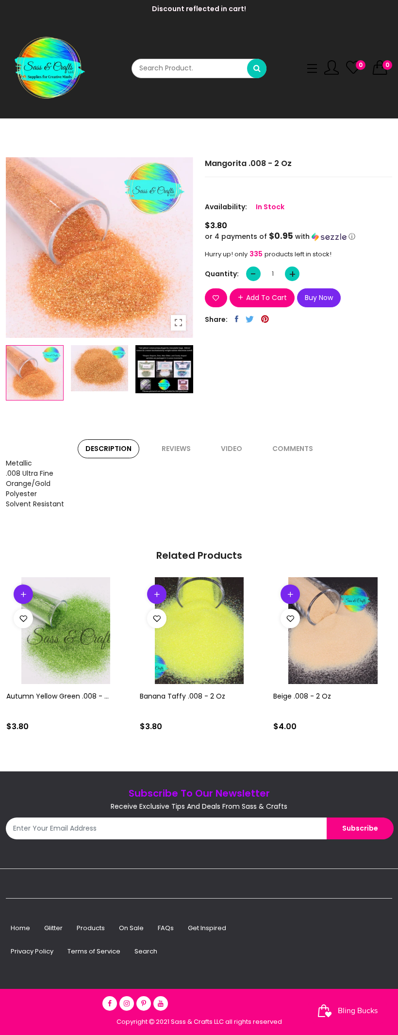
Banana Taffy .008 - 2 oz (182, 696)
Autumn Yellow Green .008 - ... (57, 696)
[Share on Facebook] (236, 319)
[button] (298, 237)
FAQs (166, 928)
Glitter (53, 928)
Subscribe (360, 828)
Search (145, 951)
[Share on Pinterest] (265, 319)
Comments (292, 448)
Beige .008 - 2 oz (302, 696)
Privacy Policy (32, 951)
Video (231, 448)
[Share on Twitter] (250, 319)
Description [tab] (108, 448)
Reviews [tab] (176, 448)
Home (20, 928)
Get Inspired (207, 928)
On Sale (131, 928)
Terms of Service (93, 951)
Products (91, 928)
